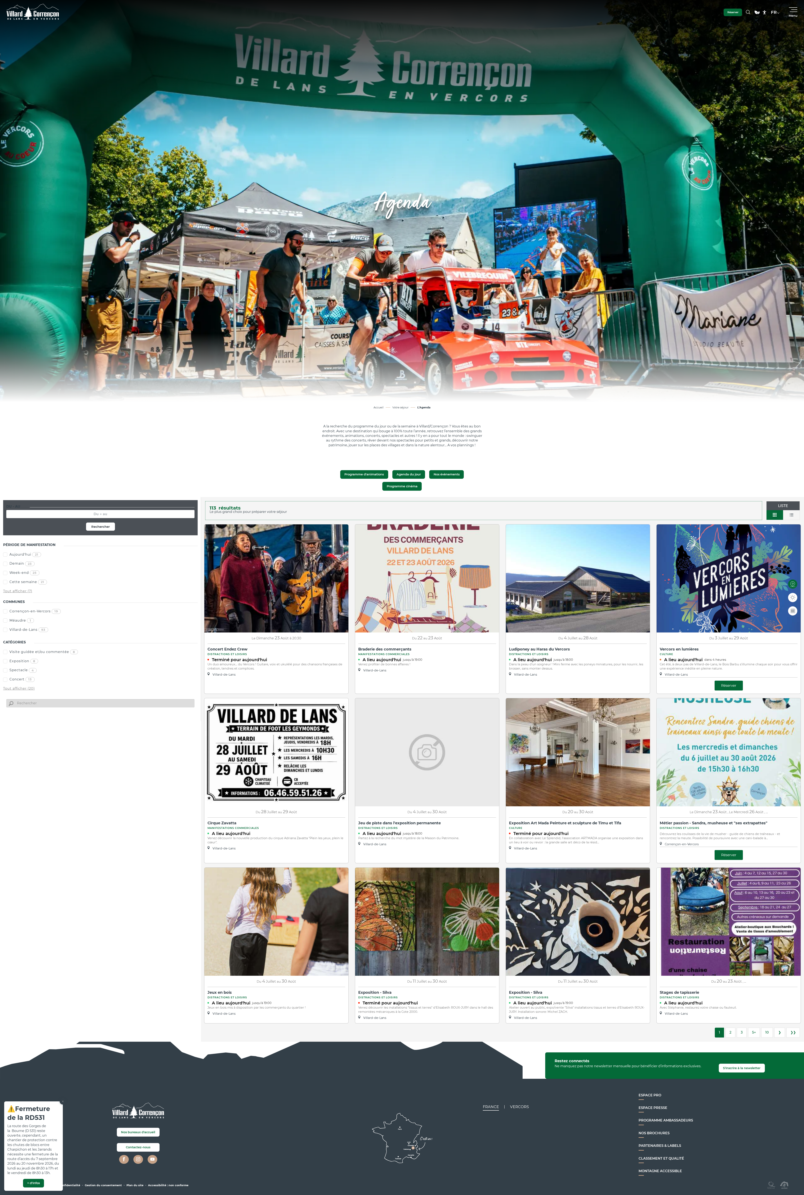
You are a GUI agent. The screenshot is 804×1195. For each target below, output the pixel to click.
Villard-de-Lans (27, 630)
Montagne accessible (660, 1171)
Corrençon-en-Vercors (33, 611)
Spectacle (21, 670)
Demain (20, 563)
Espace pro (650, 1095)
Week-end (23, 573)
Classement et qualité (661, 1158)
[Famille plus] (784, 1185)
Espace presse (653, 1108)
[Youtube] (152, 1159)
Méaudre (20, 620)
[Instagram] (138, 1159)
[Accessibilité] (764, 12)
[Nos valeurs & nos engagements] (757, 14)
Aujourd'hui (23, 554)
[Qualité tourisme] (771, 1185)
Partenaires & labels (660, 1146)
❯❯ (793, 1032)
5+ (754, 1032)
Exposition (22, 661)
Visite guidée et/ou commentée (42, 652)
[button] (748, 12)
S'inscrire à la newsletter (741, 1068)
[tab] (491, 1107)
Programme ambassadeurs (666, 1120)
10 (767, 1032)
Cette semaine (26, 582)
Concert (20, 679)
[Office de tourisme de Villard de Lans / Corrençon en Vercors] (32, 12)
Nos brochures (654, 1133)
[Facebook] (124, 1159)
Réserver (728, 685)
